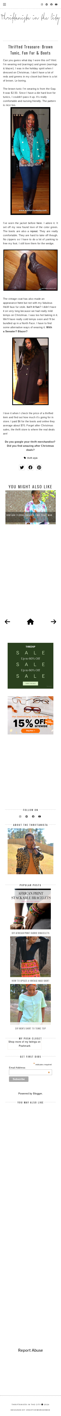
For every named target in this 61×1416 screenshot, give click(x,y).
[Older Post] (53, 622)
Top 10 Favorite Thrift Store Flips (34, 515)
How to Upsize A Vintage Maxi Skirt (30, 980)
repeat (33, 231)
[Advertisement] (30, 575)
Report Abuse (30, 1350)
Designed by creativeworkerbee (30, 1410)
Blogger (37, 1093)
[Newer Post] (7, 622)
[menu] (4, 4)
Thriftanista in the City (26, 1404)
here (39, 223)
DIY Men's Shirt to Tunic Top (30, 1028)
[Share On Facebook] (30, 467)
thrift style (32, 458)
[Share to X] (22, 467)
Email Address (29, 1067)
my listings (31, 1041)
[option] (34, 507)
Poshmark (24, 1045)
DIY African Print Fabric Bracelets (30, 933)
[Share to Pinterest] (39, 467)
